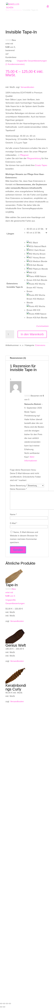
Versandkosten (27, 87)
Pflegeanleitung (34, 158)
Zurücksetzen (42, 326)
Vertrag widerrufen (20, 922)
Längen (10, 233)
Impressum (10, 962)
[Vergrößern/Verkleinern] (1, 1003)
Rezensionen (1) (18, 358)
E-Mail (13, 523)
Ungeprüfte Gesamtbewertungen (32, 61)
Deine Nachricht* (13, 818)
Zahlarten (9, 913)
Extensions (40, 345)
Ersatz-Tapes (41, 165)
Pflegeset (24, 155)
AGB (7, 903)
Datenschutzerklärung (16, 965)
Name (13, 514)
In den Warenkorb (32, 334)
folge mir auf (12, 774)
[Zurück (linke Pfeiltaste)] (1, 1006)
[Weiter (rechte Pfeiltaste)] (4, 1006)
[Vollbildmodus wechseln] (4, 1003)
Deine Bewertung (18, 485)
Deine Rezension (18, 489)
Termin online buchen (15, 761)
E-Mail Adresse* (12, 809)
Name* (8, 798)
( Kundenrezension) (15, 64)
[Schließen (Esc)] (10, 1003)
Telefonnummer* (12, 803)
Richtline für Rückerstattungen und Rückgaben (26, 906)
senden (13, 852)
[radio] (38, 229)
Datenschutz (11, 823)
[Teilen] (7, 1003)
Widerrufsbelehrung (14, 910)
